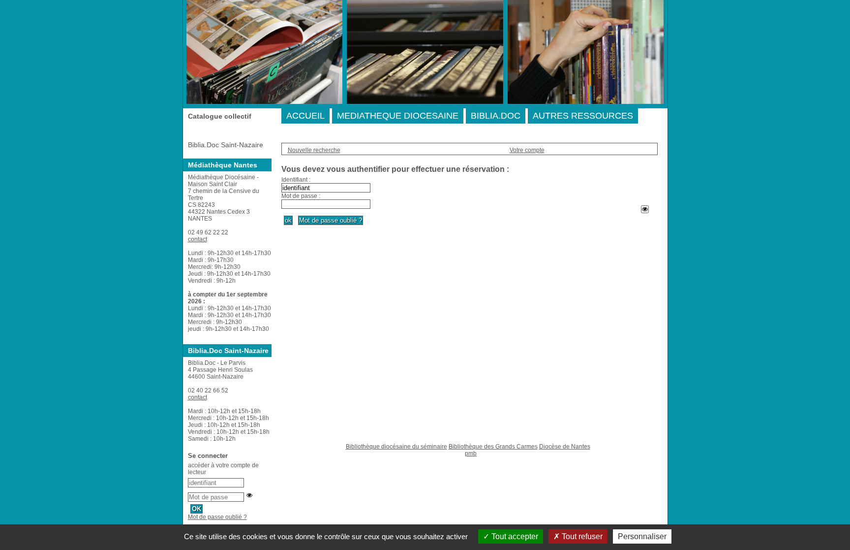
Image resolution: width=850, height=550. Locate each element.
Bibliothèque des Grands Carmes (493, 446)
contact (197, 239)
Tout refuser (581, 536)
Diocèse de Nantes (564, 446)
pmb (471, 453)
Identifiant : (295, 179)
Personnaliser (642, 536)
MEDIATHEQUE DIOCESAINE (397, 116)
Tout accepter (513, 536)
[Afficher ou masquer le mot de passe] (645, 209)
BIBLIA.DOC (495, 116)
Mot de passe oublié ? (217, 517)
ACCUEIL (305, 116)
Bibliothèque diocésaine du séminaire (396, 446)
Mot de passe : (300, 196)
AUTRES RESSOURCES (583, 116)
